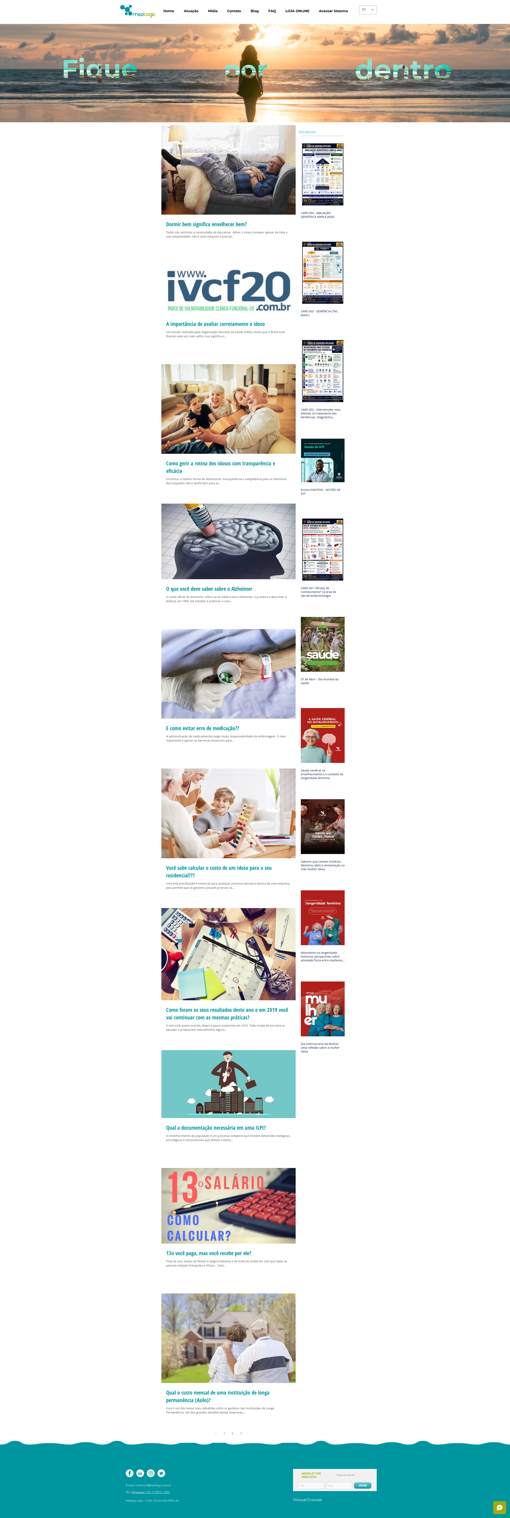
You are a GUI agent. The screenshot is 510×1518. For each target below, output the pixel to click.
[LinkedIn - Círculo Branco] (140, 1473)
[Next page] (241, 1433)
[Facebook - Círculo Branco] (129, 1473)
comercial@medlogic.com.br (153, 1485)
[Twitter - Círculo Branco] (161, 1473)
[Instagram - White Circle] (151, 1473)
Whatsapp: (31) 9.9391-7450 (151, 1492)
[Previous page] (216, 1433)
